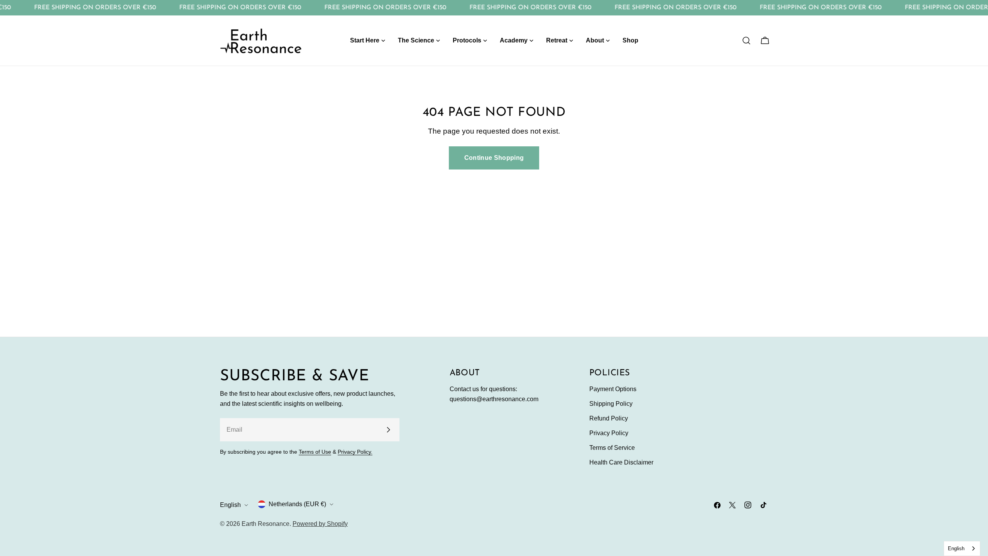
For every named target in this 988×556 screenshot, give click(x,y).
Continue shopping (494, 157)
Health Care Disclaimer (621, 462)
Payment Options (612, 389)
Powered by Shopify (320, 523)
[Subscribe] (388, 429)
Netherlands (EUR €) (297, 504)
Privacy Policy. (355, 452)
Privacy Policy (608, 433)
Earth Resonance (265, 523)
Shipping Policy (611, 403)
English (230, 505)
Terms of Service (612, 447)
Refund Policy (608, 418)
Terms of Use (315, 452)
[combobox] (962, 548)
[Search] (746, 40)
